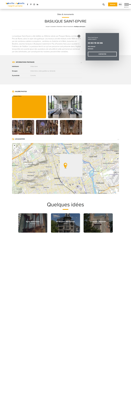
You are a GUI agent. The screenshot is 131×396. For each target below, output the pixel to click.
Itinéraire (90, 49)
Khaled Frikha (79, 36)
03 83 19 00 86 (95, 43)
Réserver (112, 4)
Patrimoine (59, 26)
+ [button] (14, 145)
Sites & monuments (65, 14)
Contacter (102, 54)
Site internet (91, 46)
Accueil (47, 26)
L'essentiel (53, 26)
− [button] (14, 148)
